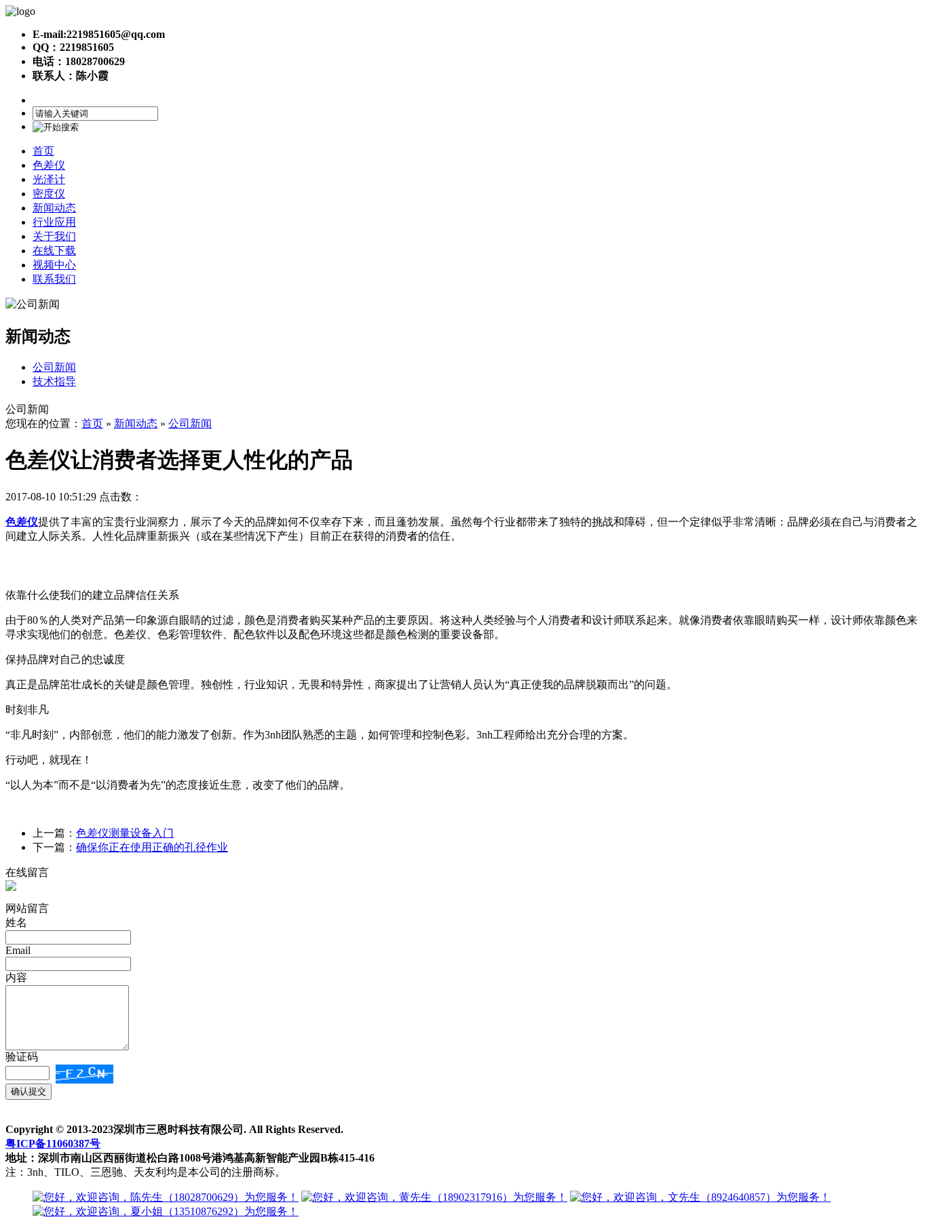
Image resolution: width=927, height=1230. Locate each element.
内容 (16, 977)
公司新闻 (54, 367)
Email (18, 950)
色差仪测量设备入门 (125, 833)
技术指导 (54, 381)
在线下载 (54, 250)
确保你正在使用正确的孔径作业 (152, 847)
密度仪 (49, 193)
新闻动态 (54, 208)
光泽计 (49, 179)
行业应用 (54, 222)
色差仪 (49, 165)
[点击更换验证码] (84, 1074)
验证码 (21, 1057)
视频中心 (54, 265)
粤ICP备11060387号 (52, 1143)
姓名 (16, 922)
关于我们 (54, 236)
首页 (43, 151)
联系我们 (54, 279)
